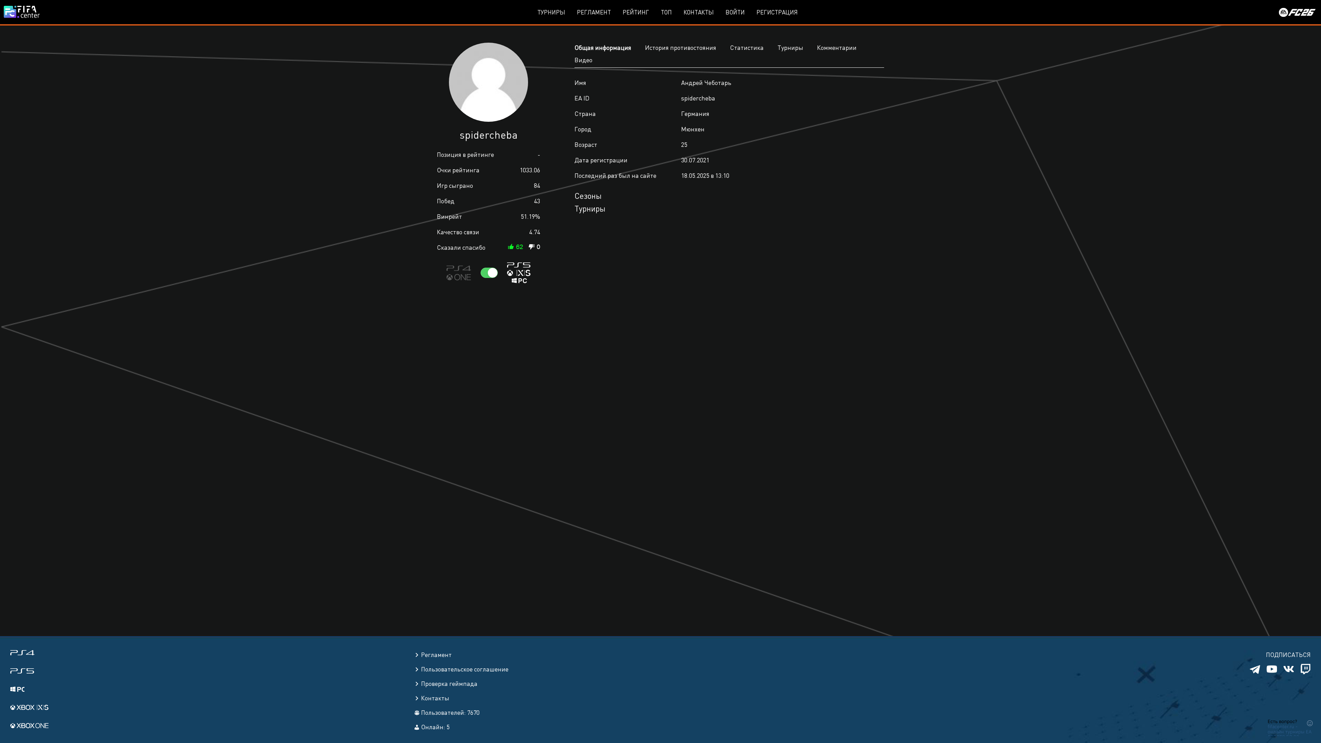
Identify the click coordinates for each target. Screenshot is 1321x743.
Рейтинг (636, 12)
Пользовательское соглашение (464, 669)
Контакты (699, 12)
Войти (735, 12)
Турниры (551, 12)
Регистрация (777, 12)
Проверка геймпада (449, 683)
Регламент (594, 12)
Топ (666, 12)
